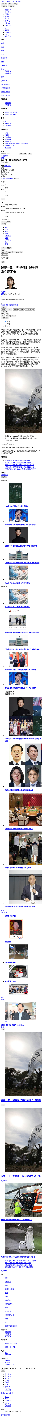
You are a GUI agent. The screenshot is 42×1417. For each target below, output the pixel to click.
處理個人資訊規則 (7, 1393)
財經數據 (8, 105)
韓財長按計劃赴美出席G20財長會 (12, 1025)
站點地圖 (8, 126)
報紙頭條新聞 (5, 92)
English (7, 1380)
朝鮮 (2, 62)
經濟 (2, 50)
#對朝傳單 (4, 156)
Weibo (7, 29)
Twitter (7, 34)
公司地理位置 (9, 145)
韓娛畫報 (8, 73)
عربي (6, 1384)
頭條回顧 (4, 81)
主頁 (2, 1271)
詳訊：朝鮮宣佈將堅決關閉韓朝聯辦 (17, 460)
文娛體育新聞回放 (11, 1326)
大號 (8, 326)
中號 (8, 324)
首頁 (6, 133)
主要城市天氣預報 (11, 112)
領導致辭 (8, 139)
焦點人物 (8, 103)
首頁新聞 (4, 1181)
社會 (2, 54)
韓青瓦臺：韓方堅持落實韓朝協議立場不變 (19, 467)
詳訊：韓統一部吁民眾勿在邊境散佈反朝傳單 (20, 469)
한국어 (7, 1378)
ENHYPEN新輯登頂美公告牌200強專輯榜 (19, 1267)
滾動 (2, 43)
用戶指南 (8, 148)
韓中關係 (4, 65)
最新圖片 (8, 71)
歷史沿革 (8, 141)
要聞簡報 (8, 1336)
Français (7, 1388)
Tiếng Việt (8, 1390)
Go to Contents (5, 1)
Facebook (8, 32)
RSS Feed (8, 36)
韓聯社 (3, 158)
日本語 (7, 1382)
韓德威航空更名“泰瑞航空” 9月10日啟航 (18, 1265)
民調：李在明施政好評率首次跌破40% (18, 1263)
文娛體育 (4, 58)
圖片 (2, 69)
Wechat (7, 31)
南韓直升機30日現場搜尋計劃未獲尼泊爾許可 (16, 1220)
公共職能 (8, 137)
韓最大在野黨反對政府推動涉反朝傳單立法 (19, 463)
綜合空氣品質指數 (7, 178)
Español (7, 1386)
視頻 (2, 77)
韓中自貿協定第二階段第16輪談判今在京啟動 (20, 1261)
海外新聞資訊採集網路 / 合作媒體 (16, 143)
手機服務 (8, 123)
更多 (2, 910)
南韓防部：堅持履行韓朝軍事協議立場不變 (19, 465)
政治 (2, 47)
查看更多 (7, 166)
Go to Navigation (16, 1)
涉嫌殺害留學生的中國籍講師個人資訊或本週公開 (18, 1257)
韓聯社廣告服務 (10, 114)
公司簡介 (8, 135)
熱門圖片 (4, 912)
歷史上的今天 (5, 95)
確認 (3, 262)
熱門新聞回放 (5, 84)
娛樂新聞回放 (5, 88)
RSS (6, 122)
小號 (8, 322)
